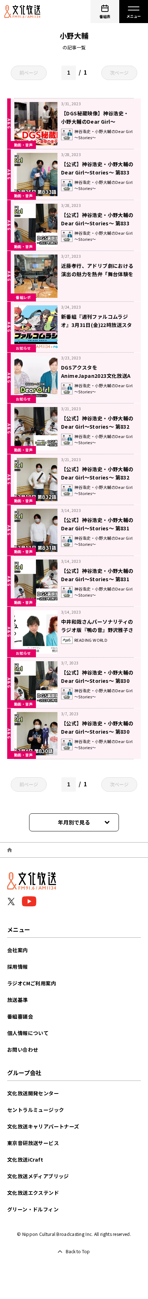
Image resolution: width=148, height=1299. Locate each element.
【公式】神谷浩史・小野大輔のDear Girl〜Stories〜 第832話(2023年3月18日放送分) (97, 477)
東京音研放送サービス (33, 1142)
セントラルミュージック (35, 1109)
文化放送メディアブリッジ (38, 1176)
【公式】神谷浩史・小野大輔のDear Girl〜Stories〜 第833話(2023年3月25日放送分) (97, 172)
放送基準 (17, 999)
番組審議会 (20, 1016)
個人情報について (27, 1033)
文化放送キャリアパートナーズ (43, 1126)
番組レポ (23, 297)
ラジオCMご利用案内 (31, 983)
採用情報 (17, 966)
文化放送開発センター (33, 1093)
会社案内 (17, 950)
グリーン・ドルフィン (33, 1209)
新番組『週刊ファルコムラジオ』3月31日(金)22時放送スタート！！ (96, 325)
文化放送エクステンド (33, 1192)
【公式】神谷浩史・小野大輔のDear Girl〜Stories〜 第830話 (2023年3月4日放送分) (97, 731)
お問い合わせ (22, 1049)
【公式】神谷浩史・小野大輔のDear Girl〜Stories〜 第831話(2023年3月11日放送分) (97, 528)
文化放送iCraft (25, 1159)
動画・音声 (23, 144)
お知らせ (23, 348)
